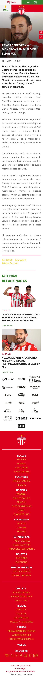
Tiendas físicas (22, 571)
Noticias (21, 609)
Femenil (21, 484)
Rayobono (21, 562)
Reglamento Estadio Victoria (20, 671)
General (21, 494)
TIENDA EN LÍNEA (21, 575)
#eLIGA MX (7, 260)
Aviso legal (20, 668)
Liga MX (21, 523)
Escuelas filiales (21, 596)
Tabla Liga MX (21, 540)
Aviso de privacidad (21, 665)
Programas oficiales (21, 639)
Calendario (22, 617)
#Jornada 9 (20, 260)
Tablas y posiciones (21, 621)
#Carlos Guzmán (10, 263)
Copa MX (21, 527)
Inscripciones (21, 592)
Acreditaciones (21, 635)
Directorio (21, 600)
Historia (21, 459)
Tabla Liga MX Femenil (21, 548)
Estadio (21, 463)
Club (21, 510)
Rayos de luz (21, 471)
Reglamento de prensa (21, 631)
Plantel (21, 613)
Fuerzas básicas (21, 506)
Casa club (21, 467)
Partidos (21, 558)
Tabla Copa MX (21, 544)
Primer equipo (21, 480)
